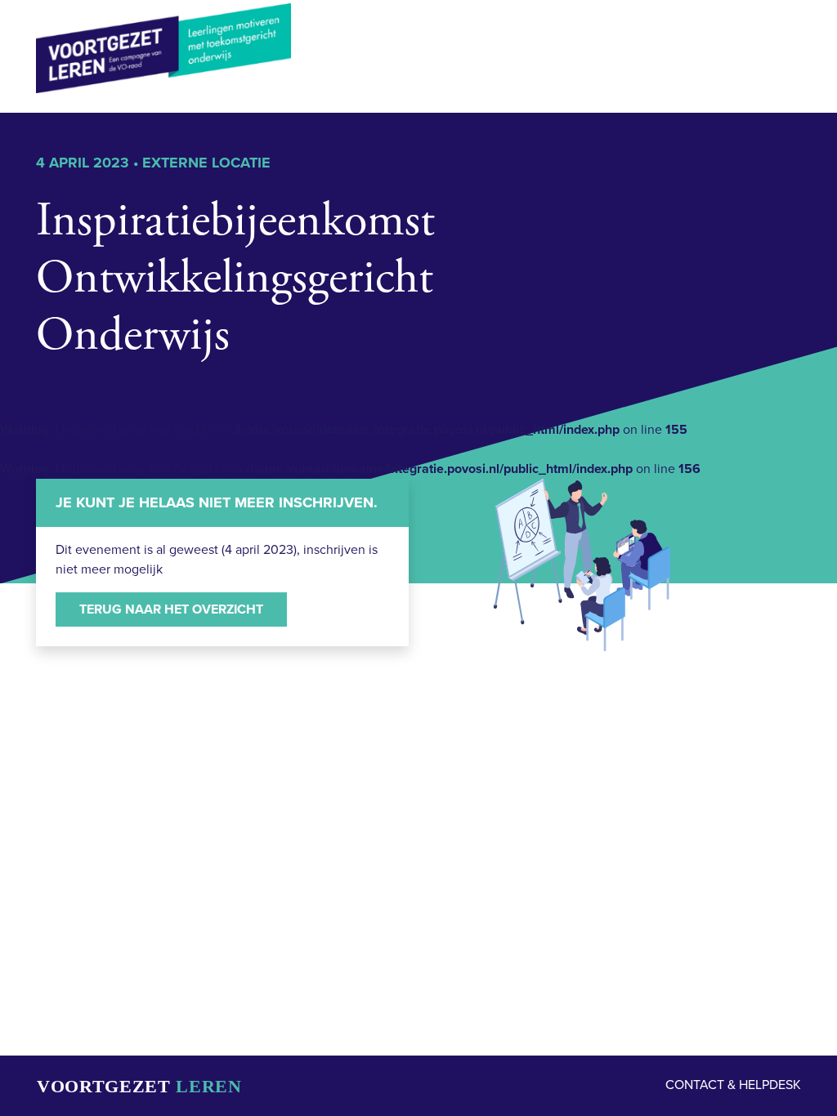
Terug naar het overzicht (171, 609)
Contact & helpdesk (733, 1084)
